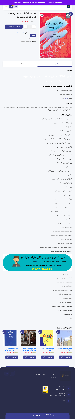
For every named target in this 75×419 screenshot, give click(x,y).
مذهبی (30, 38)
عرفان (26, 41)
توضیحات (54, 64)
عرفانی (66, 98)
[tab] (55, 64)
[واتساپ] (7, 374)
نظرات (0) (19, 64)
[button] (42, 15)
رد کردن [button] (15, 2)
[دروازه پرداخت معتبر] (45, 390)
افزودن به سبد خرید (14, 27)
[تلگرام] (13, 374)
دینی (30, 41)
